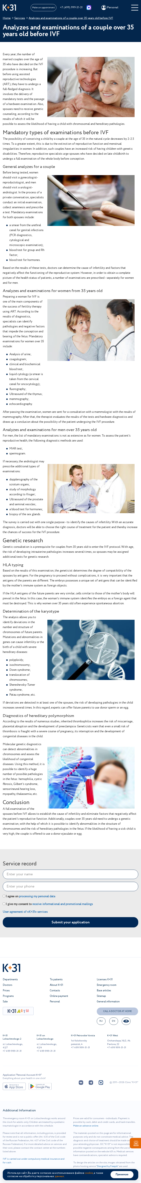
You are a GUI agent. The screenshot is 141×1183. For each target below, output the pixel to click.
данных (59, 1176)
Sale (5, 1001)
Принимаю (122, 1174)
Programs (8, 996)
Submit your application (71, 922)
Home (7, 18)
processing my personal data (37, 896)
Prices (6, 990)
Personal (55, 1001)
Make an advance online (85, 1126)
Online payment (59, 996)
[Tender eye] (126, 1021)
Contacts (55, 990)
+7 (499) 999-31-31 (71, 7)
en (113, 1021)
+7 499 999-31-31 (12, 1051)
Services (19, 18)
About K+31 (56, 985)
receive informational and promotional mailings (62, 904)
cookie (89, 1173)
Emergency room (106, 985)
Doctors (7, 985)
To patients (56, 979)
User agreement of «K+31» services (25, 912)
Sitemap (101, 996)
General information (108, 1001)
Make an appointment (43, 7)
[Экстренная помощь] (135, 1144)
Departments (10, 979)
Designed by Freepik (107, 1166)
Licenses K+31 (105, 979)
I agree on (30, 896)
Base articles (104, 990)
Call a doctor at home (117, 1011)
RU (101, 1021)
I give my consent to (49, 904)
